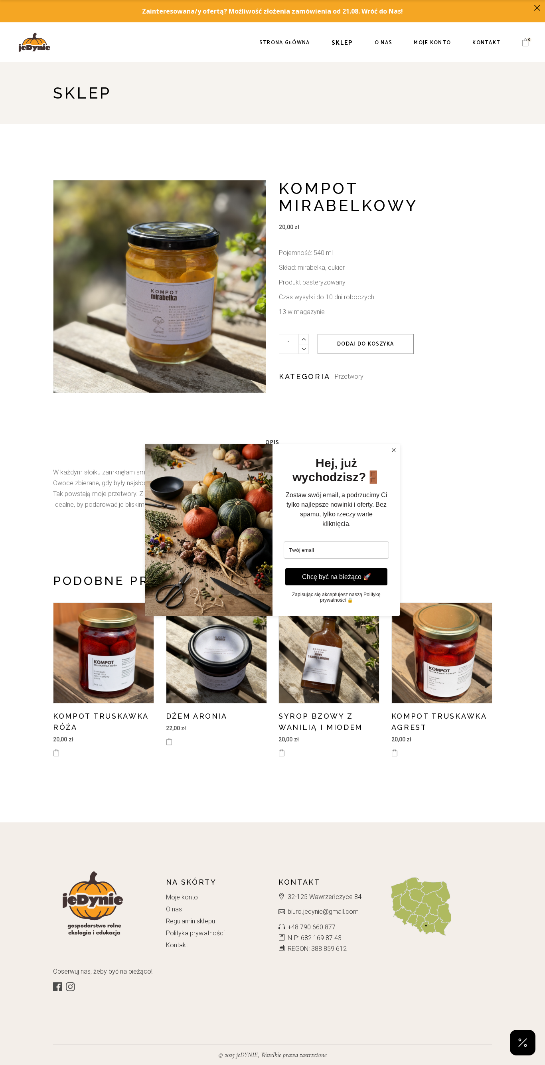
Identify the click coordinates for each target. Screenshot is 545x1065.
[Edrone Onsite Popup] (272, 532)
